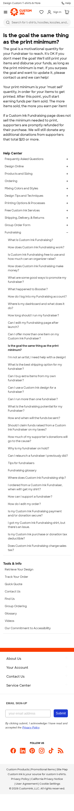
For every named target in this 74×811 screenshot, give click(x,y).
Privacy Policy (20, 779)
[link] (21, 12)
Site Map (62, 769)
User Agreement (27, 783)
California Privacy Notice (47, 779)
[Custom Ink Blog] (60, 750)
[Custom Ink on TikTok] (51, 750)
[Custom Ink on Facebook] (13, 750)
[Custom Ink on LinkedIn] (22, 750)
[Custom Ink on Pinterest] (32, 750)
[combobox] (37, 22)
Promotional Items (43, 769)
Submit (61, 713)
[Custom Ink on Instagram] (41, 750)
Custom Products (17, 769)
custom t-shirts (56, 774)
